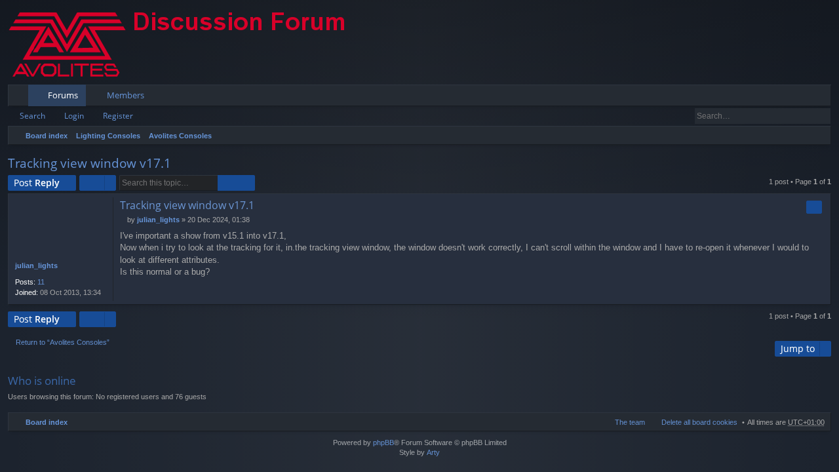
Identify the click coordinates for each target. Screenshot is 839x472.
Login (74, 115)
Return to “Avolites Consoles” (62, 342)
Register (118, 115)
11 (41, 282)
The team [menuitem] (630, 422)
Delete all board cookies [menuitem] (699, 422)
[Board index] (188, 42)
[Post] (123, 220)
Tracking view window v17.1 (89, 163)
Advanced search (821, 116)
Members (125, 95)
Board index (47, 136)
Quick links (20, 97)
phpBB (383, 442)
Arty (433, 452)
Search (32, 115)
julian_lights (36, 265)
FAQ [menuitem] (784, 97)
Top (823, 296)
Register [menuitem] (824, 97)
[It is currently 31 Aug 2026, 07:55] (818, 136)
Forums (63, 95)
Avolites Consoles (180, 136)
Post (37, 182)
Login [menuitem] (803, 97)
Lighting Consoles (108, 136)
